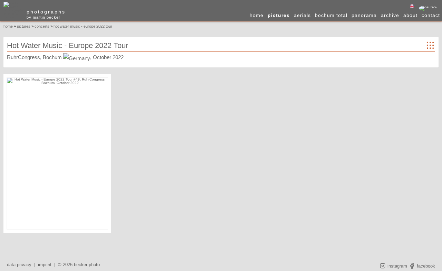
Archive (390, 15)
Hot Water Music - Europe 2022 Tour (83, 26)
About (410, 15)
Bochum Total (331, 15)
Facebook (425, 266)
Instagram (396, 266)
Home (256, 15)
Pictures (279, 15)
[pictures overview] (430, 47)
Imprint (44, 264)
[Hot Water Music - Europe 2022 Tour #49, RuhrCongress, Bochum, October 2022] (57, 153)
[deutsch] (428, 8)
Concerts (42, 26)
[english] (412, 6)
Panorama (364, 15)
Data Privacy (19, 264)
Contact (431, 15)
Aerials (302, 15)
